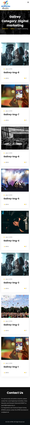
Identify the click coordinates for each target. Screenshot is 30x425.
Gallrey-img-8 (11, 72)
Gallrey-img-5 (11, 198)
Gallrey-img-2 (11, 324)
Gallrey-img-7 (11, 114)
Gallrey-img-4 (11, 240)
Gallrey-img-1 (11, 366)
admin (7, 78)
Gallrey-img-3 (11, 282)
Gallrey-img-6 (11, 156)
